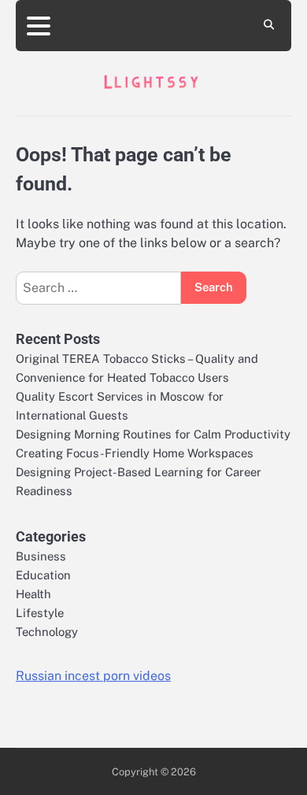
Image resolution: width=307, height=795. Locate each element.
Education (43, 575)
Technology (47, 631)
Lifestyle (40, 612)
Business (41, 556)
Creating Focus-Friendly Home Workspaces (134, 453)
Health (33, 594)
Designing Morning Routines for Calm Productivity (153, 434)
